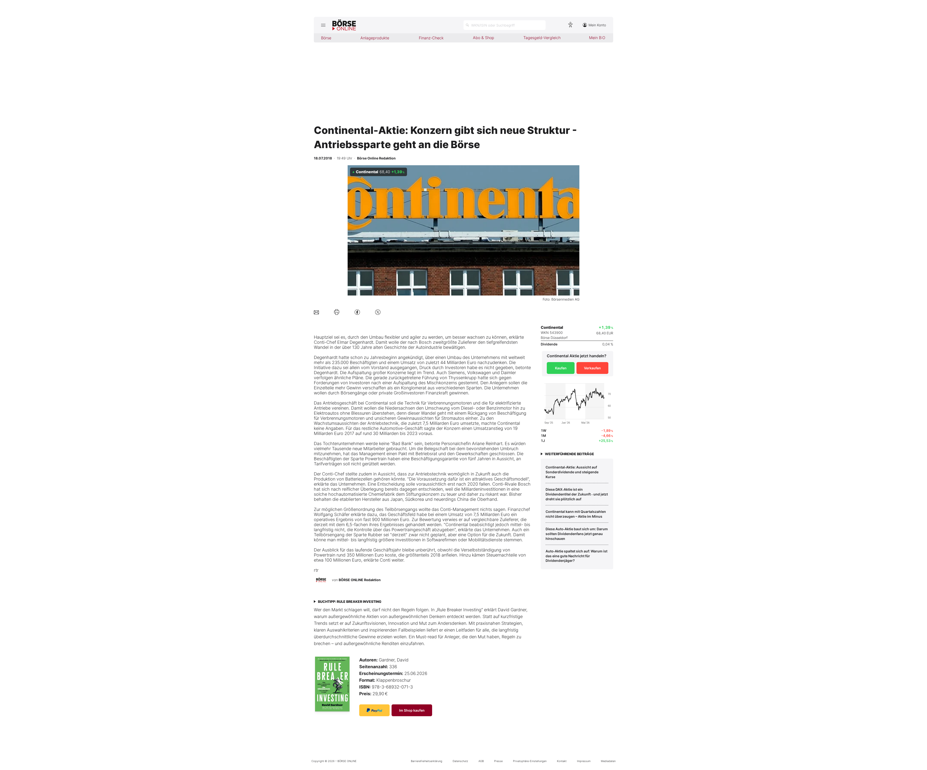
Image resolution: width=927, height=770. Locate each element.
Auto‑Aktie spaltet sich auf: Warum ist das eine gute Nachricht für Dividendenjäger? (576, 556)
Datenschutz (460, 761)
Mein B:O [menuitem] (597, 37)
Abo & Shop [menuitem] (483, 37)
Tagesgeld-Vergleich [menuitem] (542, 37)
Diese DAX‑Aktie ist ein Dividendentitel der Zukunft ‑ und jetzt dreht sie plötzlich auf (577, 494)
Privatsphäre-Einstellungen (530, 761)
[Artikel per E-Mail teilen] (316, 312)
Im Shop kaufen (412, 710)
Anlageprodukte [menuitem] (374, 37)
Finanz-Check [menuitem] (431, 37)
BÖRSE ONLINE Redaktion (360, 580)
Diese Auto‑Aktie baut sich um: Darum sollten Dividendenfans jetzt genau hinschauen (577, 533)
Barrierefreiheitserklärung (426, 761)
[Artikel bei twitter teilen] (377, 312)
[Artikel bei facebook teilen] (357, 312)
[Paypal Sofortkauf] (374, 710)
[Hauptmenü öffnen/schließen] (323, 25)
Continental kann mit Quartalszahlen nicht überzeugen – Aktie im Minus (576, 513)
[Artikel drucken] (336, 312)
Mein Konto (597, 25)
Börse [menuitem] (326, 37)
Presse (498, 761)
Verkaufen (592, 368)
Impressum (583, 761)
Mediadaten (608, 761)
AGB (481, 761)
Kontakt (562, 761)
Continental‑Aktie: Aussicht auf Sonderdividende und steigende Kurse (572, 472)
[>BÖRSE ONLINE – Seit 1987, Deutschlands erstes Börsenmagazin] (344, 25)
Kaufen (561, 368)
